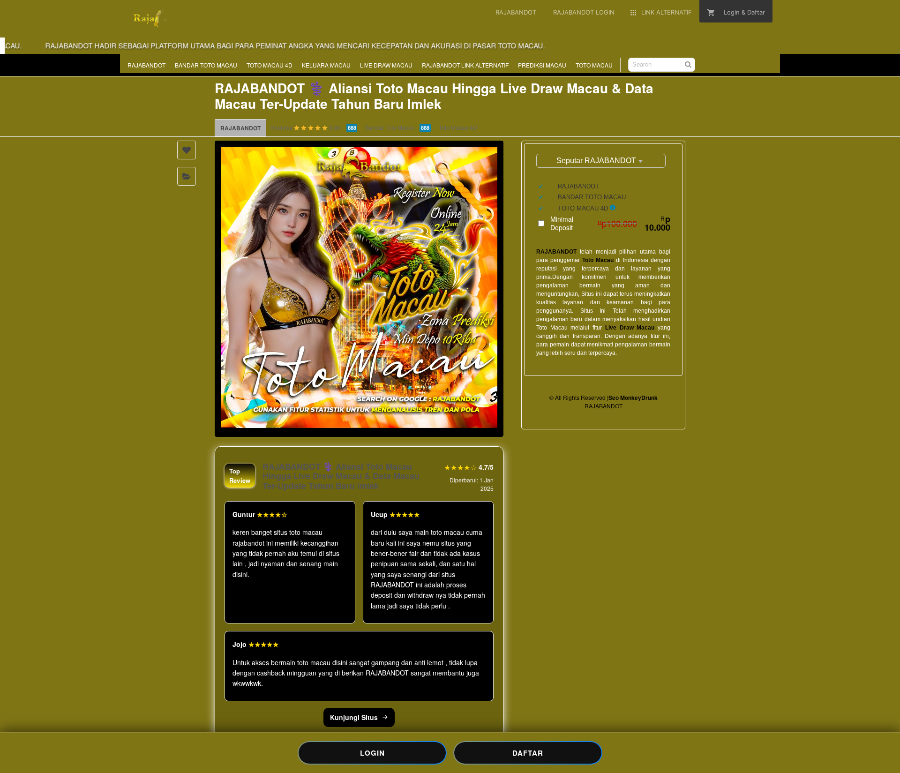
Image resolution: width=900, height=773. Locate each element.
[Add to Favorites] (186, 150)
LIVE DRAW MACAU (386, 65)
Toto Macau (598, 260)
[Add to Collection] (186, 176)
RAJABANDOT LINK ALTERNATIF (465, 65)
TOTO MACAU (594, 65)
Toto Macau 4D (458, 127)
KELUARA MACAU (326, 65)
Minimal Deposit (610, 223)
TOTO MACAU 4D (269, 65)
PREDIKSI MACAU (542, 65)
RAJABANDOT (146, 65)
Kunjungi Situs (354, 717)
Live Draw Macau (629, 327)
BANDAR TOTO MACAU (206, 65)
